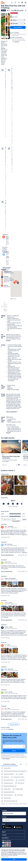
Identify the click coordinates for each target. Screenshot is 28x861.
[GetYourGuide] (3, 2)
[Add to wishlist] (19, 441)
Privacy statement (6, 758)
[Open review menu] (26, 527)
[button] (11, 10)
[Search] (12, 2)
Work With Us (5, 838)
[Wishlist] (15, 3)
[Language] (22, 2)
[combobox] (16, 521)
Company (4, 835)
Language (4, 810)
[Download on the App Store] (18, 827)
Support (4, 831)
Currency (4, 817)
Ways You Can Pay (6, 840)
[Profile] (25, 3)
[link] (11, 453)
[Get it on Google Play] (7, 827)
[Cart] (18, 3)
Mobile (3, 824)
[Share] (26, 10)
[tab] (9, 764)
